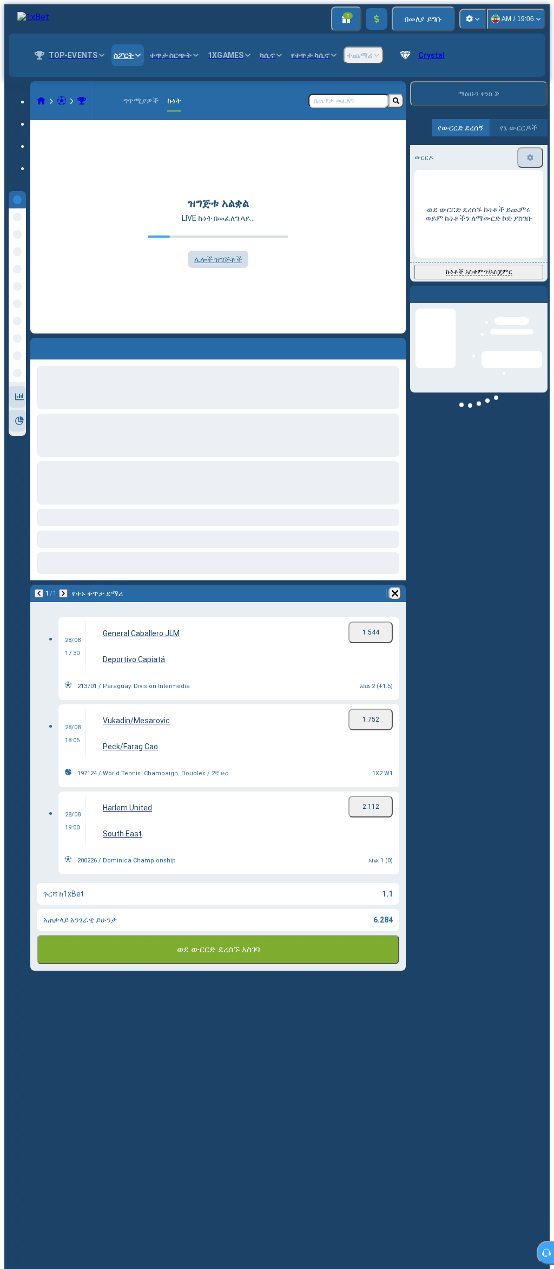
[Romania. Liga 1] (81, 101)
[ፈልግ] (396, 101)
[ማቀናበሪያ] (472, 19)
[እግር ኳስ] (61, 101)
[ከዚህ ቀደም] (39, 593)
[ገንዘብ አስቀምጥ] (376, 19)
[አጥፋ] (394, 593)
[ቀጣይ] (63, 593)
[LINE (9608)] (41, 101)
